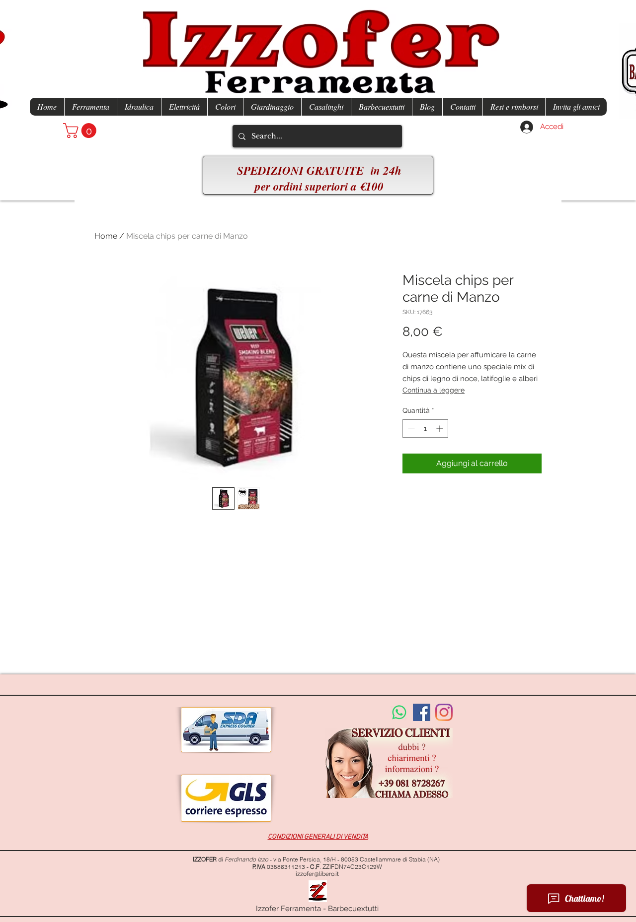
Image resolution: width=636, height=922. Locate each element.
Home (105, 236)
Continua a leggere (433, 390)
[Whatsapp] (399, 712)
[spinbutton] (425, 428)
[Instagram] (444, 712)
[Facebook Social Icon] (421, 712)
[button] (81, 130)
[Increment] (440, 428)
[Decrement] (410, 428)
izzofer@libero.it (317, 873)
